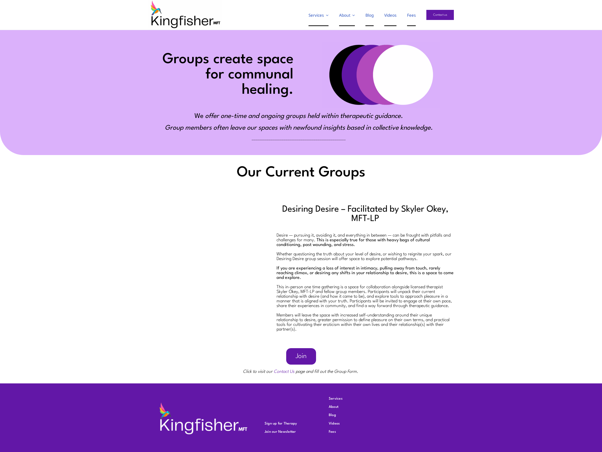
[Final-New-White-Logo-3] (203, 402)
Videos (334, 423)
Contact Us (284, 372)
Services (336, 399)
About (333, 407)
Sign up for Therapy (281, 423)
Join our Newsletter (280, 432)
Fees (332, 432)
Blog (332, 415)
